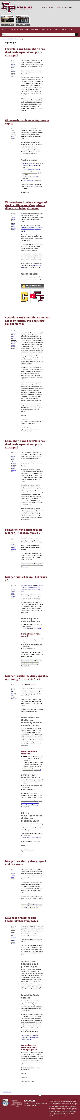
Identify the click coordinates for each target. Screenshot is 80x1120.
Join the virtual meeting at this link (31, 628)
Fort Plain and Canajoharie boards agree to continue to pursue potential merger (27, 321)
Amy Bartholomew (28, 1103)
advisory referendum (13, 463)
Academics (14, 29)
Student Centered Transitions (29, 173)
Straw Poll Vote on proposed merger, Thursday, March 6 (23, 531)
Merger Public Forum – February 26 (26, 578)
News (70, 29)
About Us (5, 29)
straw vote (13, 698)
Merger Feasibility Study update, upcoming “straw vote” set (26, 677)
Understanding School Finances (30, 169)
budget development (13, 933)
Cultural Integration (27, 180)
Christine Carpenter (54, 1101)
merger (13, 69)
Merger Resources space (33, 186)
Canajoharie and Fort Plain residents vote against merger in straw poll (26, 444)
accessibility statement (56, 1105)
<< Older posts (7, 1092)
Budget (49, 29)
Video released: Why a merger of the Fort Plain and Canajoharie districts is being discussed (26, 205)
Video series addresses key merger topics (27, 122)
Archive (13, 64)
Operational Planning (27, 163)
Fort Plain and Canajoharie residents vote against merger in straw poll (26, 52)
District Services (60, 29)
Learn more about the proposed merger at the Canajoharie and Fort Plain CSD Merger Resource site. (32, 565)
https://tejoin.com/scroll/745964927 (30, 837)
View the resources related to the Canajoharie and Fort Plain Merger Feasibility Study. (30, 1037)
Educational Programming (29, 165)
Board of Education (38, 29)
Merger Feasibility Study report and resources (25, 862)
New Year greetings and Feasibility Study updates (21, 919)
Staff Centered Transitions (29, 176)
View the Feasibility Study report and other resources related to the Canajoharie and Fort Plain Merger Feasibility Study (31, 905)
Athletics (23, 29)
